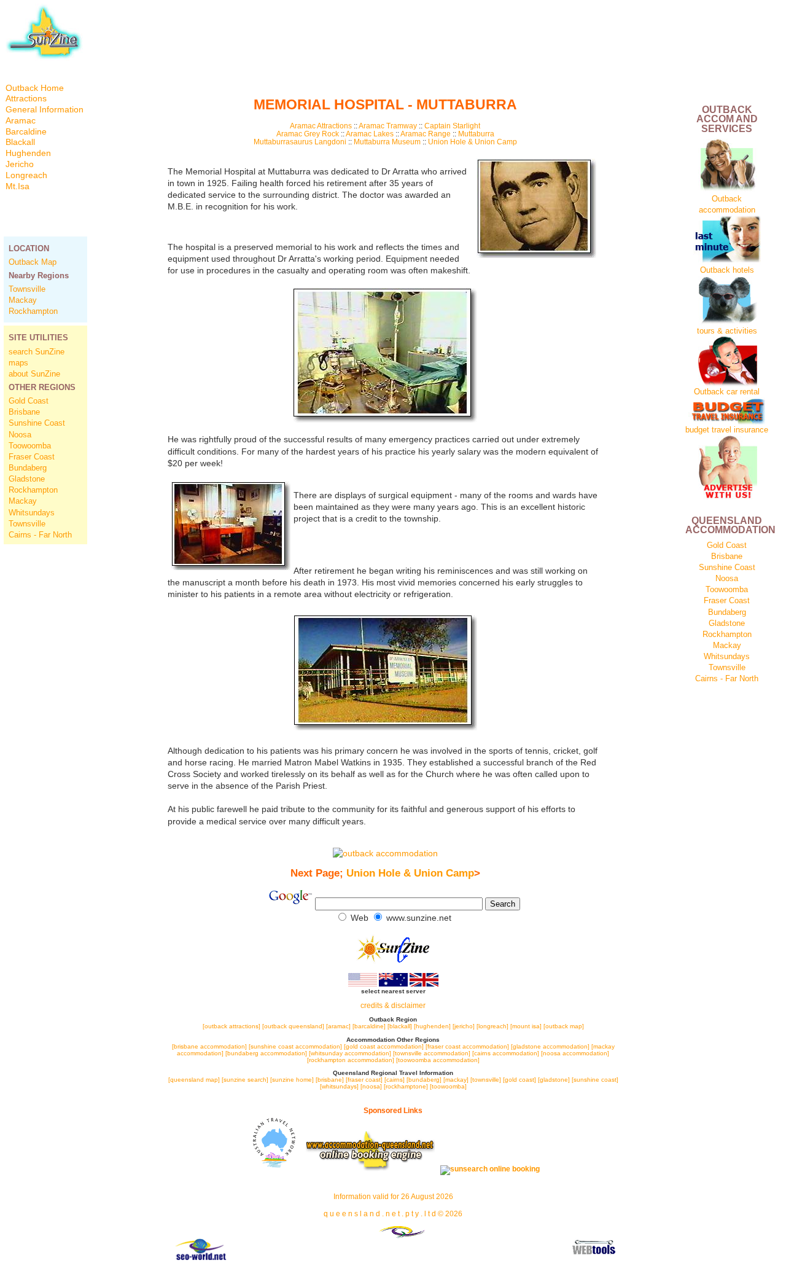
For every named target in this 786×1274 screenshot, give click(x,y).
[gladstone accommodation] (550, 1046)
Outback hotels (727, 270)
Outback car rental (727, 391)
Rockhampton (33, 311)
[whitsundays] (339, 1086)
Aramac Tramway (388, 126)
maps (18, 362)
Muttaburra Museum (387, 142)
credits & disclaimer (393, 1005)
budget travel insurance (726, 429)
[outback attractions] (231, 1026)
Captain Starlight (452, 126)
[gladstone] (554, 1079)
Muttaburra (476, 134)
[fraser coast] (364, 1079)
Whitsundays (32, 512)
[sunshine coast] (595, 1079)
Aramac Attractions (321, 126)
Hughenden (28, 153)
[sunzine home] (292, 1079)
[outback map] (563, 1026)
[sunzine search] (245, 1079)
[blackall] (399, 1026)
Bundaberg (28, 467)
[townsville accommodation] (432, 1053)
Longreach (26, 175)
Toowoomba (30, 445)
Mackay (23, 300)
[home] (44, 58)
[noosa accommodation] (575, 1053)
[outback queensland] (293, 1026)
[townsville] (485, 1079)
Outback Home (35, 88)
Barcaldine (26, 131)
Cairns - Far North (40, 534)
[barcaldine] (369, 1026)
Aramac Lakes (370, 134)
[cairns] (394, 1079)
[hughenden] (433, 1026)
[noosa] (371, 1086)
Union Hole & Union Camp (472, 142)
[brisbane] (330, 1079)
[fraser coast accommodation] (467, 1046)
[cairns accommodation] (505, 1053)
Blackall (20, 142)
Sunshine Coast (37, 423)
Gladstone (27, 478)
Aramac (21, 120)
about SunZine (34, 373)
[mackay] (456, 1079)
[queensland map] (194, 1079)
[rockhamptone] (406, 1086)
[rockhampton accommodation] (350, 1060)
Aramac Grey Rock (308, 134)
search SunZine (36, 351)
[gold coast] (519, 1079)
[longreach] (492, 1026)
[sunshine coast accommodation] (295, 1046)
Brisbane (24, 411)
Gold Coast (29, 400)
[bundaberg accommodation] (266, 1053)
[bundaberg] (424, 1079)
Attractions (26, 98)
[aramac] (339, 1026)
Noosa (20, 434)
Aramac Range (425, 134)
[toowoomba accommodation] (438, 1060)
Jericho (20, 164)
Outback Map (32, 262)
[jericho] (464, 1026)
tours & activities (727, 330)
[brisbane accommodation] (210, 1046)
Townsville (27, 289)
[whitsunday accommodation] (350, 1053)
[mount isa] (526, 1026)
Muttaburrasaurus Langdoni (301, 142)
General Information (45, 109)
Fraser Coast (32, 456)
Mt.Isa (17, 186)
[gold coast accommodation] (384, 1046)
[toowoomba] (448, 1086)
